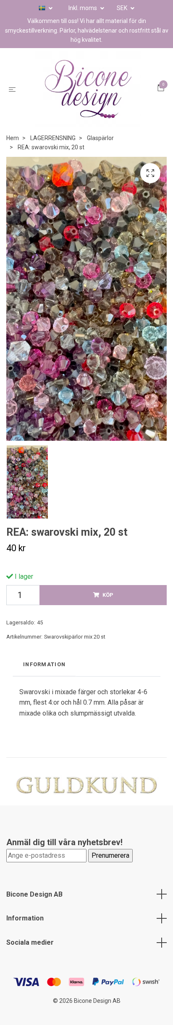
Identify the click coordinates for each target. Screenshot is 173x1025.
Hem (12, 138)
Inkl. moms (83, 8)
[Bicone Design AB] (88, 89)
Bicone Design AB (34, 894)
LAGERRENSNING (53, 138)
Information (25, 918)
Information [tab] (44, 664)
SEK (122, 8)
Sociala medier (30, 942)
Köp (107, 595)
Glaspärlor (100, 138)
